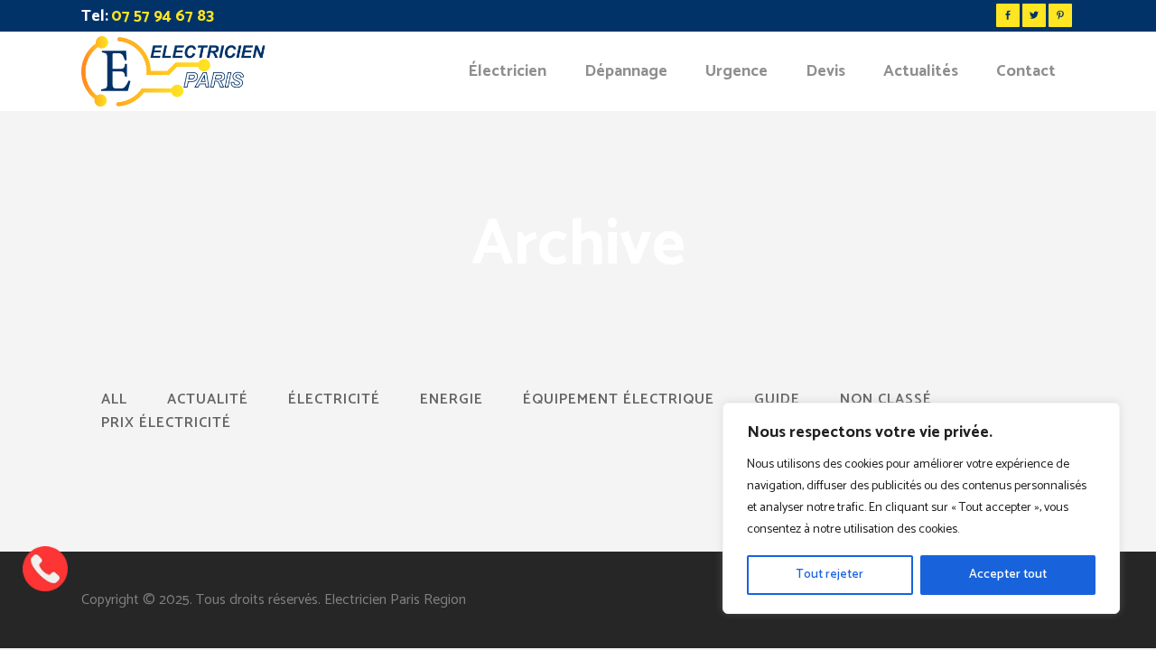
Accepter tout (1008, 574)
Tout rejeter (829, 574)
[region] (921, 508)
